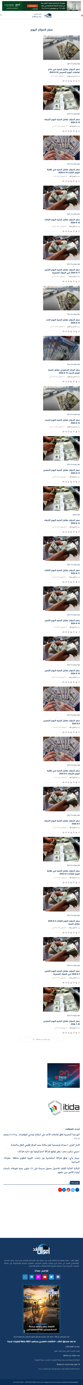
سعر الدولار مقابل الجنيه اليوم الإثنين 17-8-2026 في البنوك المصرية (62, 271)
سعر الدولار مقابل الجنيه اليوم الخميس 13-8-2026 (61, 471)
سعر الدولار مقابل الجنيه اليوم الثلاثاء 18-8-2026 (62, 221)
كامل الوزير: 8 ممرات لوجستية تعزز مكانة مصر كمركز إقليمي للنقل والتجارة (45, 1145)
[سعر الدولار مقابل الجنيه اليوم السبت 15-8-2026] (61, 398)
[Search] (1, 15)
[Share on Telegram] (66, 81)
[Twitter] (51, 1277)
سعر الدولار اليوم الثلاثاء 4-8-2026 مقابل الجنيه (64, 922)
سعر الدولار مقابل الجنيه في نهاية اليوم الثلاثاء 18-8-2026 (63, 171)
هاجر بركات (72, 226)
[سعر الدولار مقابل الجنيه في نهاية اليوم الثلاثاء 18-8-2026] (61, 148)
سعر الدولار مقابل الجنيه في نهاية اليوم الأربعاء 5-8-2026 (63, 772)
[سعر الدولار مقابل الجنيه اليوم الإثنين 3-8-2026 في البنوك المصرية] (61, 949)
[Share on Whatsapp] (68, 81)
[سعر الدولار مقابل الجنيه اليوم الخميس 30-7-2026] (61, 999)
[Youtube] (44, 1277)
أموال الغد (72, 126)
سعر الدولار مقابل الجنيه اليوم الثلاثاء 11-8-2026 (62, 572)
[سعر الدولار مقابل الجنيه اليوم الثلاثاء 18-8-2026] (61, 198)
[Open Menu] (82, 15)
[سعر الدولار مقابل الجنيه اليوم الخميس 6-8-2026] (61, 699)
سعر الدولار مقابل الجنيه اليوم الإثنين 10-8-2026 (62, 622)
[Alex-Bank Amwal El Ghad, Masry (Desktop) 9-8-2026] (41, 3)
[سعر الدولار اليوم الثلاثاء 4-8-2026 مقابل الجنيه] (61, 899)
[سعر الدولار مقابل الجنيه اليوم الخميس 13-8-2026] (61, 448)
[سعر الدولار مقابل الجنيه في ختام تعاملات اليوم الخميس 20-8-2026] (61, 47)
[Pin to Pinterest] (74, 81)
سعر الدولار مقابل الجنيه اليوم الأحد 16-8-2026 (63, 321)
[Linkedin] (31, 1277)
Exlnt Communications (70, 1382)
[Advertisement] (41, 1217)
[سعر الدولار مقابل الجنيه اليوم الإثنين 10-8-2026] (61, 598)
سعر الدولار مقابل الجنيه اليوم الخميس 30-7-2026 (61, 1022)
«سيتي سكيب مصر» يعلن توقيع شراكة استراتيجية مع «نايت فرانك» (48, 1152)
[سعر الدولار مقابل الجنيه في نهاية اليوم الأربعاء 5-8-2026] (61, 749)
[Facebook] (58, 1277)
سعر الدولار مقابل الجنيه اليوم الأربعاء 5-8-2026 (62, 822)
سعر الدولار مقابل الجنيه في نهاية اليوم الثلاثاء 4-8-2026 (63, 872)
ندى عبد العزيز (71, 76)
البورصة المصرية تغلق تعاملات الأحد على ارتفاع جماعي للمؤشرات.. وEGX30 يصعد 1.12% (41, 1137)
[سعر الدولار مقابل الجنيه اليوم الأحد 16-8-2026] (61, 298)
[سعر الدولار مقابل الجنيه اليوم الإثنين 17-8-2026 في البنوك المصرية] (61, 248)
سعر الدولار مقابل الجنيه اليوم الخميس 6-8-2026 (61, 722)
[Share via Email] (63, 81)
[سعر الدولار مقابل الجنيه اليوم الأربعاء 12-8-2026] (61, 498)
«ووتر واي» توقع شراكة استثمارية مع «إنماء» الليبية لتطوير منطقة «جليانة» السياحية (41, 1160)
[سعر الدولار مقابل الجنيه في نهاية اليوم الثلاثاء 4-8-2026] (61, 849)
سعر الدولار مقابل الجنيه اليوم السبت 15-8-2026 (62, 421)
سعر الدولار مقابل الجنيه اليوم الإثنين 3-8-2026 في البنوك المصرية (62, 972)
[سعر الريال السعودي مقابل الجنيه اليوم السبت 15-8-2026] (61, 348)
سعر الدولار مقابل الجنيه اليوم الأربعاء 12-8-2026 (62, 521)
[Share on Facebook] (79, 81)
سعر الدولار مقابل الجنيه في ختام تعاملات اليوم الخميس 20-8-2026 (64, 71)
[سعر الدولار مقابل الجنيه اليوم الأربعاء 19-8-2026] (61, 97)
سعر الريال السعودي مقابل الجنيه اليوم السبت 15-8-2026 (64, 371)
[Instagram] (38, 1277)
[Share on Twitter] (76, 81)
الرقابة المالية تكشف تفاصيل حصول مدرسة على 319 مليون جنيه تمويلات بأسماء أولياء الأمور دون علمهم (41, 1171)
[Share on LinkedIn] (71, 81)
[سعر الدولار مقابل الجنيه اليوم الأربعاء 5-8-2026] (61, 799)
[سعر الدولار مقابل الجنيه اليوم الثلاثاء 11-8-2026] (61, 548)
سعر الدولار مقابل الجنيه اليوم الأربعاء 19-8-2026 (62, 121)
